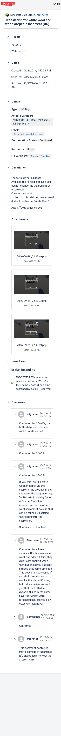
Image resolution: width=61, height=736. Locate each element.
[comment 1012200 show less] (14, 540)
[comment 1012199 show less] (14, 617)
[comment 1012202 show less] (14, 466)
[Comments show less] (8, 402)
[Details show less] (8, 101)
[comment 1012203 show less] (14, 444)
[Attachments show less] (8, 219)
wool (41, 134)
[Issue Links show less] (8, 361)
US (14, 134)
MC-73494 (42, 15)
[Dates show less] (8, 63)
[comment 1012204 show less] (14, 414)
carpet (20, 134)
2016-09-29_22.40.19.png (32, 345)
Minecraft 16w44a (39, 156)
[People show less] (8, 37)
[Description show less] (8, 167)
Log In (56, 4)
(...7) (27, 124)
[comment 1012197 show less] (14, 639)
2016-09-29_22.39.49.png (32, 256)
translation (31, 134)
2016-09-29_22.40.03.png (32, 300)
